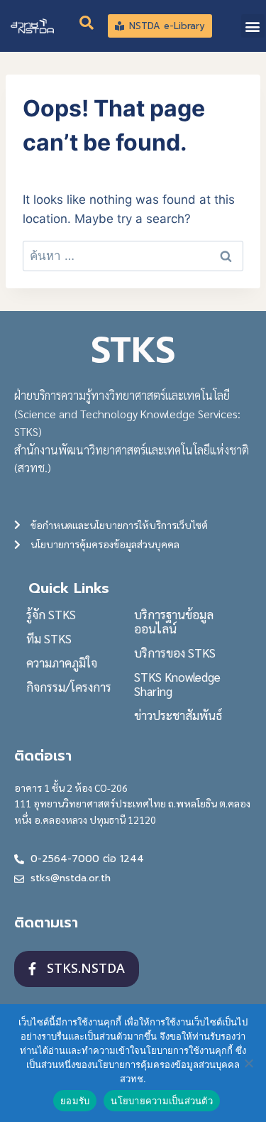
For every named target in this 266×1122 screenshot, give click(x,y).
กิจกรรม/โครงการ (68, 687)
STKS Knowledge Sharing (177, 684)
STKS (133, 350)
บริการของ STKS (175, 652)
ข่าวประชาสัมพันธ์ (178, 715)
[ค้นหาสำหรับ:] (133, 256)
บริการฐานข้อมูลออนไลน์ (174, 621)
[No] (248, 1063)
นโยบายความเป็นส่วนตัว (162, 1100)
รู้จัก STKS (51, 614)
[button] (253, 26)
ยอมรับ (74, 1100)
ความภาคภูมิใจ (61, 662)
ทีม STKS (49, 638)
